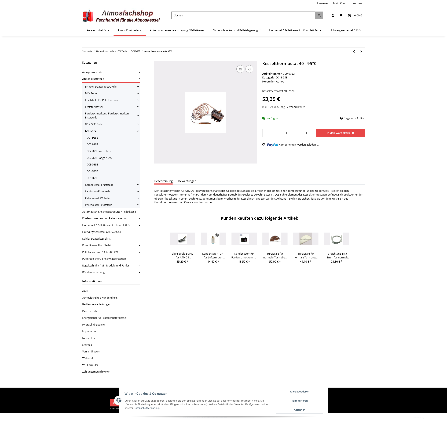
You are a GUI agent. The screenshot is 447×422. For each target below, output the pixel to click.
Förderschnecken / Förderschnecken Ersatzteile (107, 115)
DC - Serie (91, 93)
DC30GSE (92, 164)
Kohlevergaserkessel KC (96, 238)
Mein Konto (340, 3)
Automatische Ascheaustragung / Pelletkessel (109, 211)
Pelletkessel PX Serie (97, 198)
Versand (292, 107)
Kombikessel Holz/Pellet (96, 245)
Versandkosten (91, 351)
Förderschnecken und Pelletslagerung (104, 218)
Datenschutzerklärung (146, 407)
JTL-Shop (429, 417)
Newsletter (88, 338)
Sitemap (87, 344)
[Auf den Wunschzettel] (249, 69)
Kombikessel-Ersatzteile (99, 184)
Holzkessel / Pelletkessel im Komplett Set (106, 225)
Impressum (89, 331)
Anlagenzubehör (92, 72)
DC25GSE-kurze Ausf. (99, 151)
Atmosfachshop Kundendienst (100, 297)
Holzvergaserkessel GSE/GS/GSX (101, 231)
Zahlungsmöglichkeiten (96, 371)
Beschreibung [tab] (163, 181)
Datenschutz (89, 311)
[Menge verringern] (266, 133)
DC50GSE (92, 178)
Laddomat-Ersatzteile (97, 191)
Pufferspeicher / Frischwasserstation (104, 258)
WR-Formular (90, 365)
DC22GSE (92, 144)
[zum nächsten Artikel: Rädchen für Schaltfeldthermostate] (361, 51)
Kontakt (357, 3)
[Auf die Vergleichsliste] (240, 69)
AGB (85, 291)
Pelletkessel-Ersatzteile (98, 205)
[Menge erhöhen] (307, 133)
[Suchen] (319, 15)
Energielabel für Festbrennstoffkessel (104, 317)
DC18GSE (281, 77)
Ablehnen (299, 409)
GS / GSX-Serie (93, 124)
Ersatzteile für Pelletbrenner (101, 100)
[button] (333, 15)
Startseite (322, 3)
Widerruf (87, 358)
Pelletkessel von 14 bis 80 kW (100, 252)
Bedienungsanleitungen (96, 304)
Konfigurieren (299, 400)
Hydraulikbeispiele (93, 324)
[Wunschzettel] (341, 15)
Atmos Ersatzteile (93, 79)
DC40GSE (92, 171)
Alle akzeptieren (299, 391)
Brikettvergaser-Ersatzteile (100, 86)
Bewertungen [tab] (187, 181)
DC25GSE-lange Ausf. (99, 158)
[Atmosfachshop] (121, 15)
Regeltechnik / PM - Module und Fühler (105, 265)
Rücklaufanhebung (93, 272)
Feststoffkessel (94, 107)
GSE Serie (91, 131)
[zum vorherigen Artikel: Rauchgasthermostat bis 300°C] (354, 51)
